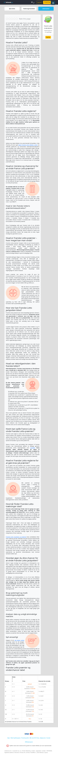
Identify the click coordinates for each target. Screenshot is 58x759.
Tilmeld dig (47, 2)
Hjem (8, 737)
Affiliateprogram (29, 741)
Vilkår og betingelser (15, 737)
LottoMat (32, 448)
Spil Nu (48, 37)
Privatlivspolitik (25, 737)
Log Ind (39, 2)
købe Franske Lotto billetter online (27, 145)
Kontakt (48, 737)
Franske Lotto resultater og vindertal (16, 537)
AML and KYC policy (34, 737)
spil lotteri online (19, 640)
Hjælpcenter (43, 737)
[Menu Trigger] (53, 3)
